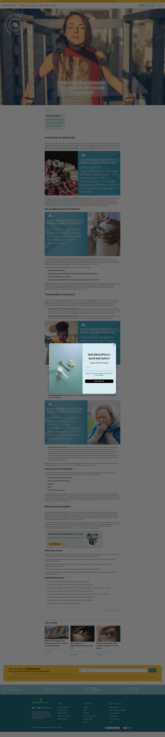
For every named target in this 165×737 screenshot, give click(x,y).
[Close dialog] (114, 345)
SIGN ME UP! (99, 381)
